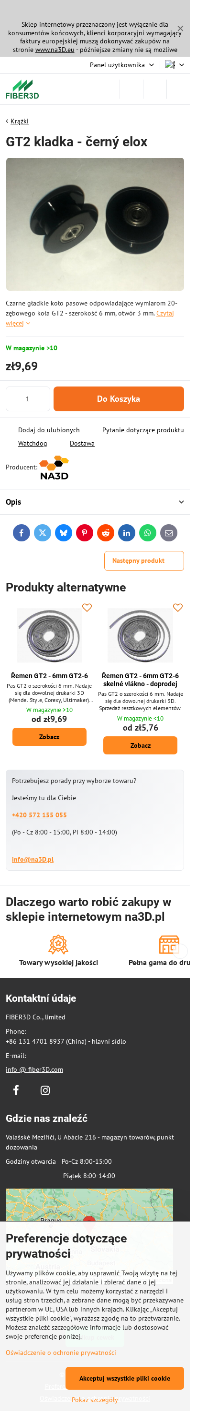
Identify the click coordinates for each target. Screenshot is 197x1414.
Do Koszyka (118, 398)
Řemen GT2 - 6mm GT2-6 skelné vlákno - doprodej (140, 680)
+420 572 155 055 (39, 815)
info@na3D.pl (33, 859)
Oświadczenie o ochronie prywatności (61, 1352)
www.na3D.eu (55, 49)
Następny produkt (138, 560)
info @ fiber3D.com (34, 1069)
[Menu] (178, 89)
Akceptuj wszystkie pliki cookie (124, 1378)
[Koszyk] (154, 89)
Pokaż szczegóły (95, 1399)
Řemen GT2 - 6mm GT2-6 (49, 676)
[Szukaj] (131, 89)
